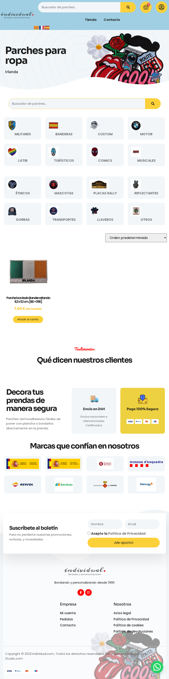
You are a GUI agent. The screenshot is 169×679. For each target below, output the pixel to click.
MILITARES (23, 134)
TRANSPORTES (64, 219)
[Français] (42, 27)
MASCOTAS (63, 193)
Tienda (90, 19)
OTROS (146, 219)
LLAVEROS (105, 219)
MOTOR (146, 134)
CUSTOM (105, 134)
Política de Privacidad (127, 533)
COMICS (105, 160)
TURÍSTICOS (64, 160)
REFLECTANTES (146, 193)
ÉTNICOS (23, 193)
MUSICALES (146, 160)
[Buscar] (128, 7)
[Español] (47, 27)
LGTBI (22, 160)
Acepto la (118, 533)
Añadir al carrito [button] (28, 319)
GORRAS (23, 219)
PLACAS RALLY (105, 193)
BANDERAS (64, 134)
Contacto (112, 19)
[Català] (36, 27)
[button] (157, 667)
